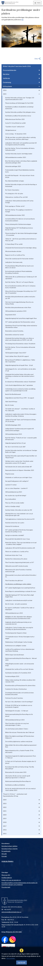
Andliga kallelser (7, 877)
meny (39, 3)
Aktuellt (4, 854)
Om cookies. (10, 958)
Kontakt (4, 856)
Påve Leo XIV (6, 875)
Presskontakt (6, 887)
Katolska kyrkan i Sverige (10, 848)
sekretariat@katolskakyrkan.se (11, 912)
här (22, 19)
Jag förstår (21, 962)
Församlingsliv (6, 851)
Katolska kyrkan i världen (9, 846)
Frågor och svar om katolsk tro (11, 880)
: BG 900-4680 (12, 932)
